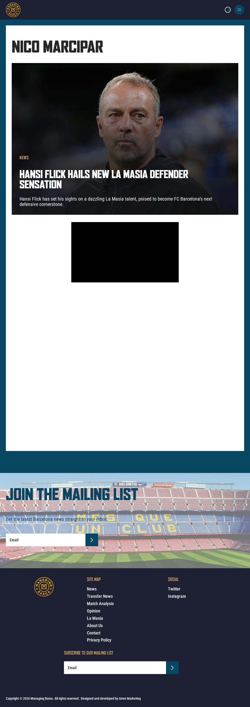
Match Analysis (100, 603)
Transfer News (100, 596)
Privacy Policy (99, 640)
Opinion (93, 610)
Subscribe (91, 540)
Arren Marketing (130, 698)
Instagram (177, 596)
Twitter (174, 588)
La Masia (95, 618)
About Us (95, 625)
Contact (93, 632)
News (24, 157)
